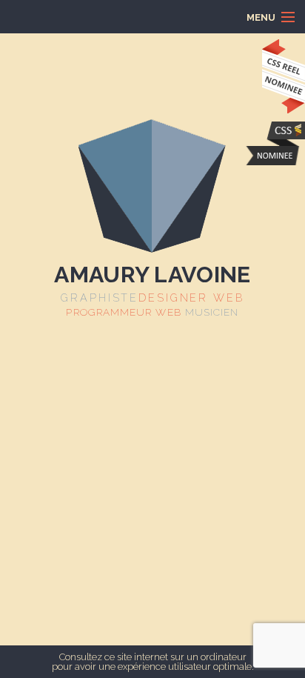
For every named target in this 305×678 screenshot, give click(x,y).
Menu (76, 16)
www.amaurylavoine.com (275, 143)
